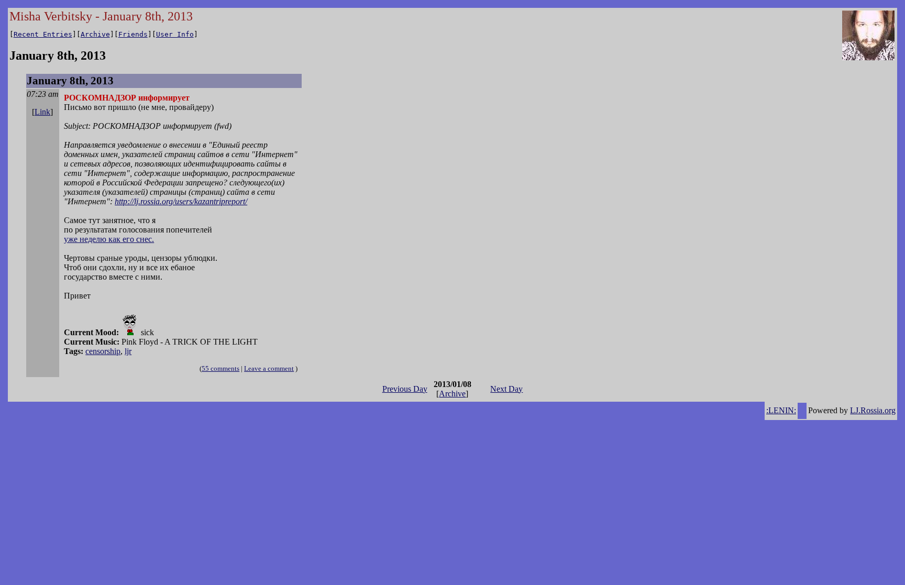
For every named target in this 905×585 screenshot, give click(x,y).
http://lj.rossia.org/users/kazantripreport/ (181, 201)
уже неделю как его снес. (109, 239)
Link (42, 111)
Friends (133, 34)
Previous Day (404, 388)
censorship (102, 351)
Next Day (506, 388)
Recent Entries (43, 34)
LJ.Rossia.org (873, 410)
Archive (95, 34)
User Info (175, 34)
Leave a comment (269, 368)
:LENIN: (781, 410)
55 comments (220, 368)
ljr (128, 351)
